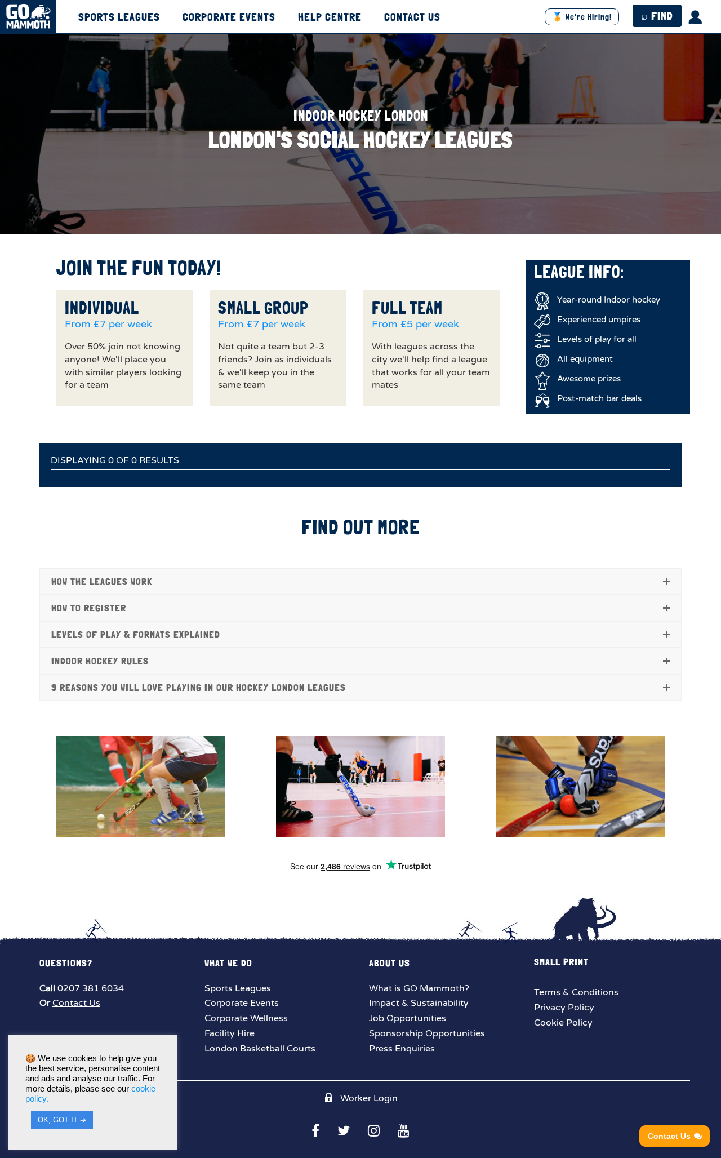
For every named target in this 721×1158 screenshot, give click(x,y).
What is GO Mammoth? (419, 988)
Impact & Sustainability (419, 1003)
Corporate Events (229, 17)
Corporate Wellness (246, 1018)
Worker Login (368, 1098)
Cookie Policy (563, 1022)
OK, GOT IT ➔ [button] (62, 1120)
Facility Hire (229, 1033)
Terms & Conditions (576, 992)
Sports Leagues (119, 17)
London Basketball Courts (259, 1048)
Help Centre (330, 17)
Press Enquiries (402, 1048)
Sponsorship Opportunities (427, 1033)
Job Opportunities (407, 1018)
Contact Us (412, 17)
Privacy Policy (564, 1007)
